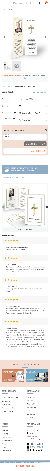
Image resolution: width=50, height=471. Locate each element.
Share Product (41, 92)
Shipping (5, 434)
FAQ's (4, 444)
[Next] (46, 37)
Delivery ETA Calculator (12, 130)
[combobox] (33, 106)
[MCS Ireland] (22, 3)
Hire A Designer (7, 119)
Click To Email (33, 430)
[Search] (40, 3)
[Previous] (4, 37)
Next (47, 207)
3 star (11, 240)
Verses (4, 447)
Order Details (8, 87)
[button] (23, 130)
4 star (14, 240)
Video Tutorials (7, 440)
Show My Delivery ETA (35, 144)
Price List (31, 87)
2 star (8, 240)
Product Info (20, 87)
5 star (16, 240)
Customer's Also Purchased (13, 178)
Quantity (5, 106)
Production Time (7, 113)
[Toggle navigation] (3, 3)
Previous (3, 207)
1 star (5, 240)
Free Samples (6, 451)
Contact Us (33, 436)
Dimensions (6, 99)
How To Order (7, 437)
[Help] (14, 113)
